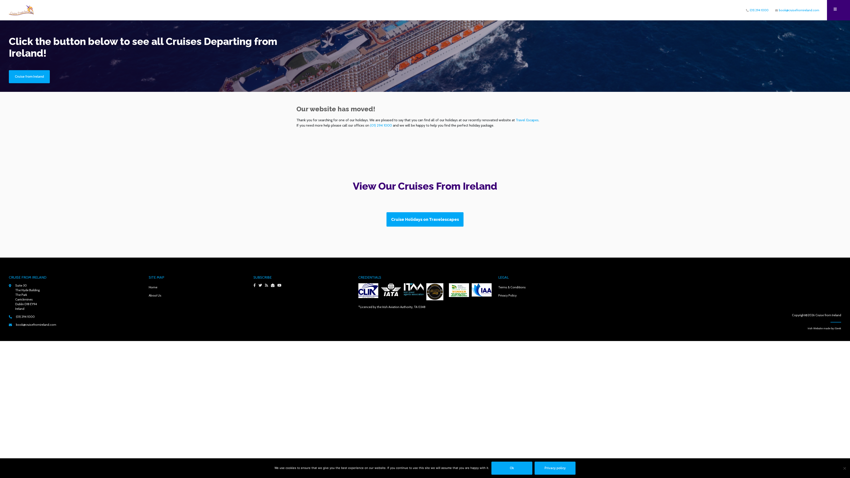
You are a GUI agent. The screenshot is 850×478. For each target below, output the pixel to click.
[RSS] (267, 285)
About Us (155, 295)
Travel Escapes (527, 120)
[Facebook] (255, 285)
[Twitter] (261, 285)
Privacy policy (555, 468)
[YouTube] (280, 285)
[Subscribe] (274, 285)
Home (153, 287)
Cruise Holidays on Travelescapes (425, 219)
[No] (844, 468)
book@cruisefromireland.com (799, 10)
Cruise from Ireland (29, 76)
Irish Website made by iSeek (824, 328)
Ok (512, 468)
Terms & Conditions (512, 287)
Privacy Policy (507, 295)
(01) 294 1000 (759, 10)
